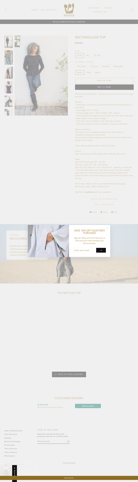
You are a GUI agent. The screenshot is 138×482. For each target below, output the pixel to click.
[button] (43, 461)
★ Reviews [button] (15, 473)
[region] (69, 478)
